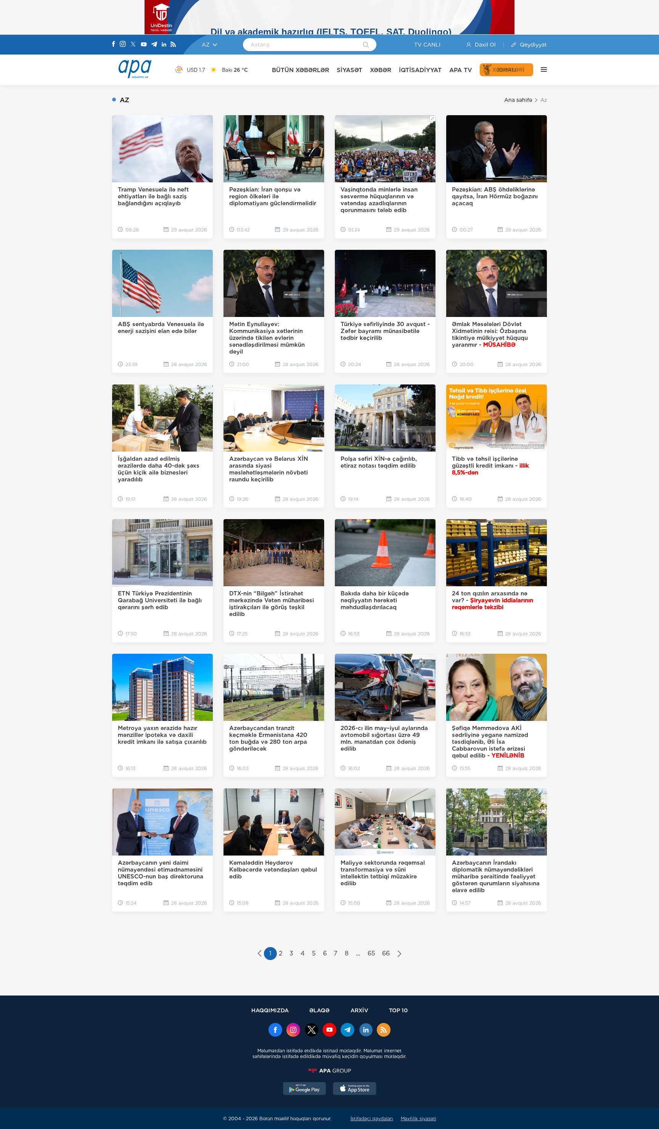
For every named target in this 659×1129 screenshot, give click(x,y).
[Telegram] (154, 44)
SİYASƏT (349, 70)
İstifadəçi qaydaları (371, 1118)
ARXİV (359, 1010)
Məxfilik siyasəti (418, 1118)
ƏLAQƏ (319, 1010)
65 (371, 953)
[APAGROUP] (329, 1071)
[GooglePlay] (304, 1089)
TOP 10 (398, 1010)
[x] (311, 1030)
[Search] (366, 45)
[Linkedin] (164, 44)
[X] (133, 44)
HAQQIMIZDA (270, 1010)
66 (386, 953)
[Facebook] (113, 44)
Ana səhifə (518, 100)
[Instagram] (123, 44)
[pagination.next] (399, 954)
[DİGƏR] (540, 69)
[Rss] (173, 44)
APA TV (460, 70)
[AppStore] (354, 1089)
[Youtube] (144, 44)
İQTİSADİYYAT (420, 70)
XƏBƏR (380, 70)
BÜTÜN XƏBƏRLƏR (300, 70)
